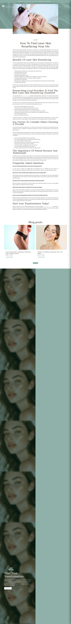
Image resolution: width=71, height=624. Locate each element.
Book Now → (48, 1)
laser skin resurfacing (26, 95)
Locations (43, 7)
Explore (49, 7)
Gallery (38, 6)
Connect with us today (47, 206)
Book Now (66, 6)
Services (33, 6)
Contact (59, 6)
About (54, 6)
